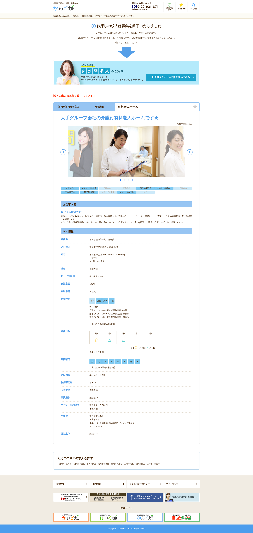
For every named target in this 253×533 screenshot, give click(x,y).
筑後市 (157, 464)
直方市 (69, 464)
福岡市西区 (140, 464)
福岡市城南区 (116, 464)
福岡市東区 (129, 464)
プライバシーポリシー (139, 484)
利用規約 (97, 484)
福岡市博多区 (103, 464)
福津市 (149, 464)
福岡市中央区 (79, 464)
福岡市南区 (91, 464)
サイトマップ (172, 484)
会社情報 (60, 484)
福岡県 (61, 464)
